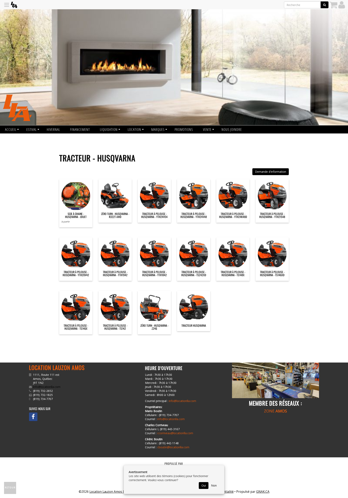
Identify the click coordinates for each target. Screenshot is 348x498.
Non (214, 485)
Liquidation (109, 129)
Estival (31, 129)
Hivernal (53, 129)
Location (134, 129)
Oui (203, 485)
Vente (207, 129)
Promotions (184, 129)
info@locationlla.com (46, 387)
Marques (158, 129)
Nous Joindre (232, 129)
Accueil (10, 129)
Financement (80, 129)
